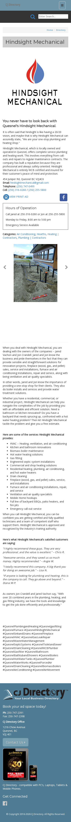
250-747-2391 (15, 712)
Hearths (41, 234)
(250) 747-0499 (25, 186)
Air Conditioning (26, 234)
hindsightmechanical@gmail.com (29, 182)
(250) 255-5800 (37, 190)
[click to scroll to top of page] (66, 818)
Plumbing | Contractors (32, 237)
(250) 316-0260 (17, 190)
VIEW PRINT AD (18, 196)
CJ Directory (12, 4)
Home (50, 30)
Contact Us (15, 742)
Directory (61, 30)
